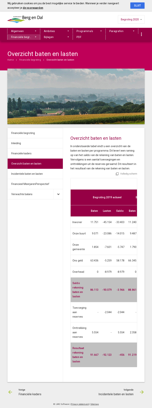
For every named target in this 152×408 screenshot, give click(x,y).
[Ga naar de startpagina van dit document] (25, 19)
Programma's (85, 31)
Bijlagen (49, 37)
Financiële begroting (23, 37)
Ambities (49, 31)
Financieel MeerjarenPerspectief (30, 184)
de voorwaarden (33, 7)
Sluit (137, 5)
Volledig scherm (128, 174)
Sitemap (94, 404)
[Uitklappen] (58, 194)
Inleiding (16, 143)
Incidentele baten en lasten (27, 173)
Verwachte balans (21, 194)
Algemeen (17, 31)
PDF (79, 37)
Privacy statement (80, 404)
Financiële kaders (21, 153)
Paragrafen (116, 31)
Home (10, 60)
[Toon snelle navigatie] (141, 34)
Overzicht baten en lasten (60, 60)
